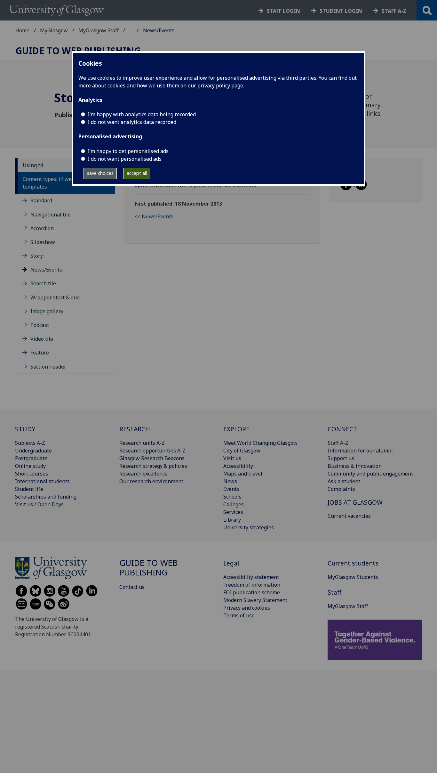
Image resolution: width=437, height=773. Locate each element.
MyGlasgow (54, 30)
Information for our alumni (360, 450)
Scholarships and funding (45, 496)
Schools (232, 496)
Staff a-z (394, 10)
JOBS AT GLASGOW (355, 502)
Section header (48, 366)
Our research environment (151, 481)
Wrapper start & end (55, 297)
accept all (137, 173)
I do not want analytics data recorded (132, 122)
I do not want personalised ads (125, 158)
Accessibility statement (251, 577)
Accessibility (238, 465)
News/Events (46, 269)
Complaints (341, 488)
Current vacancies (349, 515)
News (230, 481)
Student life (29, 488)
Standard (41, 200)
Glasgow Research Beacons (152, 458)
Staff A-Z (338, 442)
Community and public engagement (370, 473)
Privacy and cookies (246, 607)
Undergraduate (33, 450)
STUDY (25, 429)
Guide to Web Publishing (78, 50)
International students (42, 481)
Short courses (31, 473)
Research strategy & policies (153, 465)
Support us (341, 458)
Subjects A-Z (30, 442)
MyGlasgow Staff (98, 30)
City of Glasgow (241, 450)
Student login (341, 10)
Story (36, 255)
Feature (39, 352)
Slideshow (42, 242)
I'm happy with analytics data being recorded (142, 114)
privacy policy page (220, 85)
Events (231, 488)
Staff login (283, 10)
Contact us (132, 586)
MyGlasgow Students (353, 577)
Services (233, 512)
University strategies (248, 527)
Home (22, 30)
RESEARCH (134, 429)
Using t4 (33, 165)
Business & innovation (355, 465)
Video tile (41, 338)
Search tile (43, 283)
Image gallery (46, 311)
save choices (100, 173)
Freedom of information (251, 584)
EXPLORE (236, 429)
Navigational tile (50, 214)
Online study (30, 465)
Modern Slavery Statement (255, 600)
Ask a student (344, 481)
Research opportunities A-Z (152, 450)
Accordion (42, 228)
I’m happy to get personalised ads (128, 151)
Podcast (39, 325)
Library (232, 519)
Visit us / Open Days (39, 504)
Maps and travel (242, 473)
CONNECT (342, 429)
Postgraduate (31, 458)
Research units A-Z (142, 442)
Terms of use (239, 615)
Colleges (233, 504)
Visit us (232, 458)
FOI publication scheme (251, 592)
